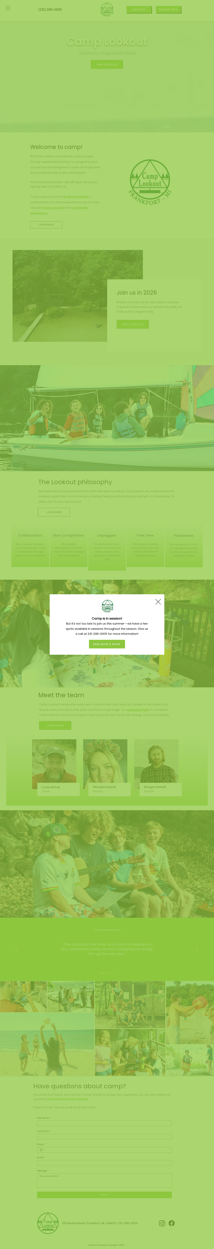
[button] (158, 602)
